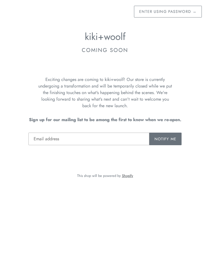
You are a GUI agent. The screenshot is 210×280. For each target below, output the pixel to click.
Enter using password (168, 11)
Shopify (127, 175)
